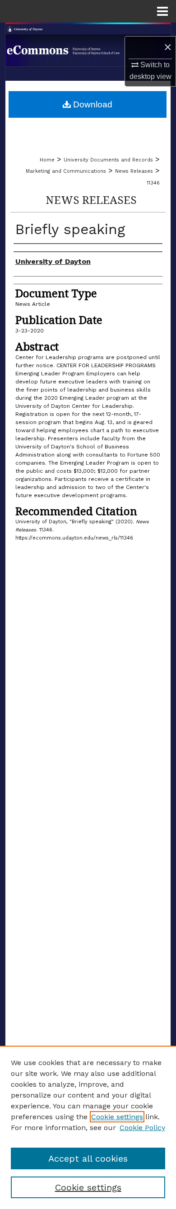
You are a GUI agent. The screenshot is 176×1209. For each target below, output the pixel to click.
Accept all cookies (88, 1158)
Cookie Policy (142, 1127)
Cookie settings (117, 1116)
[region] (88, 1127)
